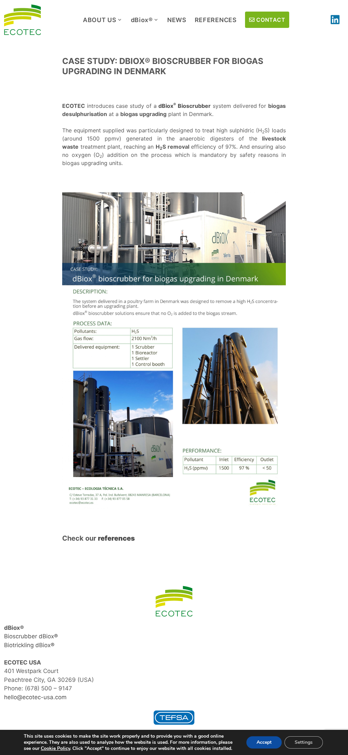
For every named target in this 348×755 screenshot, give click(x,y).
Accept (264, 742)
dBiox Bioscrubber (184, 105)
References (216, 19)
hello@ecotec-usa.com (35, 697)
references (116, 538)
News (177, 19)
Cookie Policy (55, 748)
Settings (304, 742)
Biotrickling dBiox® (29, 645)
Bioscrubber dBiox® (31, 636)
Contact (270, 19)
